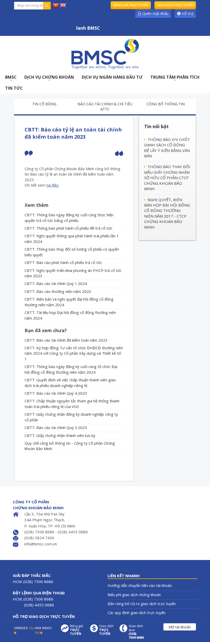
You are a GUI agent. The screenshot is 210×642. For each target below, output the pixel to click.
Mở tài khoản (180, 626)
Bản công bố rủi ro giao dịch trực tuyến (142, 603)
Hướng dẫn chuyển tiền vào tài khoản (140, 585)
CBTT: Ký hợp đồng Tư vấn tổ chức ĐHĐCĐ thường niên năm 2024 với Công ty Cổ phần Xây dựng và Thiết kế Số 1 (74, 353)
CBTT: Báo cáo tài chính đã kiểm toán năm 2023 (66, 340)
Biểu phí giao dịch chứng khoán (134, 594)
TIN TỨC (14, 88)
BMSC (11, 78)
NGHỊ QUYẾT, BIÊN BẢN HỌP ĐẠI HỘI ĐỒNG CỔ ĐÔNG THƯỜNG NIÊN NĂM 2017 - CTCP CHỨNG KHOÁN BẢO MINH (167, 213)
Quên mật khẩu (155, 13)
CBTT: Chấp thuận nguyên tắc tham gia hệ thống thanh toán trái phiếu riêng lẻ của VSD (72, 403)
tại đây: (52, 185)
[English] (63, 5)
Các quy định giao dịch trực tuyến (136, 612)
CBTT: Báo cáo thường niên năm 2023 (58, 291)
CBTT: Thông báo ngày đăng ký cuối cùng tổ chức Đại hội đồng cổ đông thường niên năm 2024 (71, 369)
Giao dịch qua (136, 631)
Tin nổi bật (156, 126)
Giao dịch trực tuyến (175, 5)
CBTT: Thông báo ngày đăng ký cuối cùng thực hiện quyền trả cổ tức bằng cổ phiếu (69, 217)
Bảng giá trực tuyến (130, 5)
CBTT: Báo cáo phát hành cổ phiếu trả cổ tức (63, 262)
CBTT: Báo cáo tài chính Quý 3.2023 (56, 427)
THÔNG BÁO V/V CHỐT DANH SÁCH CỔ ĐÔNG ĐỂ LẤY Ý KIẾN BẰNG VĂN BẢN (167, 147)
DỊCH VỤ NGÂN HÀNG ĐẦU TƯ (112, 77)
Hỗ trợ (187, 13)
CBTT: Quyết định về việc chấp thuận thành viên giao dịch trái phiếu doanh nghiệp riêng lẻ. (70, 382)
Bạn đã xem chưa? (46, 330)
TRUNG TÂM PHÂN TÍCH (175, 78)
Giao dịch (106, 630)
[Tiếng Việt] (56, 5)
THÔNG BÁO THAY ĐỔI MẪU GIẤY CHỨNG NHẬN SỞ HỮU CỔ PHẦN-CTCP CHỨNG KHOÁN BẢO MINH (167, 177)
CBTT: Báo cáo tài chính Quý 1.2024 (56, 283)
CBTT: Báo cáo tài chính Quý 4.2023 (56, 393)
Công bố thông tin (165, 103)
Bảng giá (76, 630)
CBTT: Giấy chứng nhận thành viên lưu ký (60, 435)
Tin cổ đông (44, 103)
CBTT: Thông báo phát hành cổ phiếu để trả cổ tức (68, 228)
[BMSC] (105, 53)
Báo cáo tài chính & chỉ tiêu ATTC (105, 106)
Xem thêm (36, 205)
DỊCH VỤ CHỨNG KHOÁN (49, 78)
